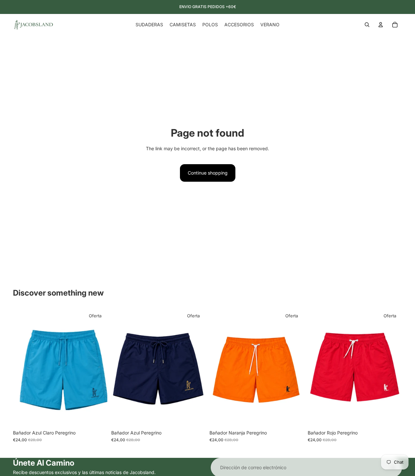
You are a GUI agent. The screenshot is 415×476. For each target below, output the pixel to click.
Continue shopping (208, 173)
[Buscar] (367, 25)
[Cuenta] (381, 25)
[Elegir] (97, 416)
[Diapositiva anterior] (22, 367)
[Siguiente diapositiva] (97, 367)
